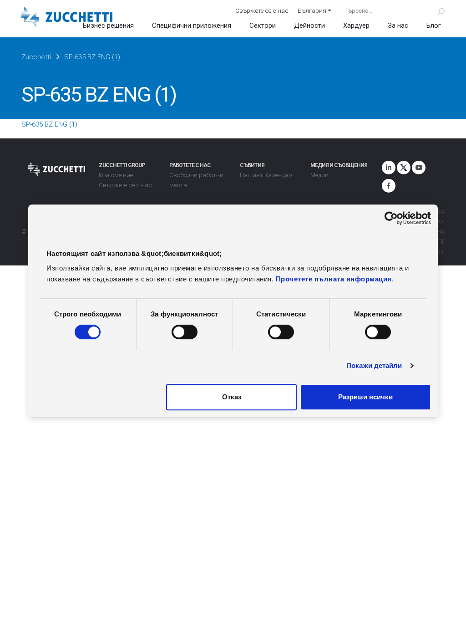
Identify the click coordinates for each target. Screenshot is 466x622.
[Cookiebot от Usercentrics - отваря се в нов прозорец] (391, 218)
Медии (319, 174)
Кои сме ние (116, 174)
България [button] (312, 10)
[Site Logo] (66, 18)
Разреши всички (365, 397)
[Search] (435, 10)
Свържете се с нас (262, 10)
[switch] (185, 332)
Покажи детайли (374, 365)
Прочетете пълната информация (334, 279)
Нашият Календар (266, 174)
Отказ (231, 397)
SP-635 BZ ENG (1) (49, 124)
